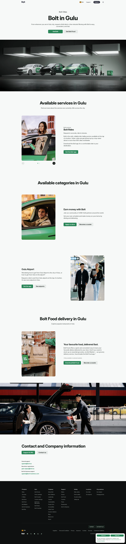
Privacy (72, 530)
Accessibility (51, 507)
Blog (49, 514)
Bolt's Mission (51, 494)
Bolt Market (24, 504)
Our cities (88, 492)
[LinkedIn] (38, 534)
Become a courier (85, 224)
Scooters (24, 494)
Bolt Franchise (38, 508)
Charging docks (100, 494)
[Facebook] (27, 534)
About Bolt (50, 492)
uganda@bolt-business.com (30, 473)
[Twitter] (31, 534)
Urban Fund (51, 509)
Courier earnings (38, 499)
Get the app (27, 286)
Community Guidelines (99, 530)
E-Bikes (23, 497)
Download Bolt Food (72, 363)
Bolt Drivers (37, 492)
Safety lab (76, 499)
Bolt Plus (24, 509)
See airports (40, 286)
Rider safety (77, 492)
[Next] (53, 163)
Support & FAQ (28, 452)
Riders (62, 492)
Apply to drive (70, 224)
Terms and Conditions (64, 530)
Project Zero (51, 504)
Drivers (63, 494)
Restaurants (64, 504)
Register (97, 2)
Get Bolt (55, 31)
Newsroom (50, 516)
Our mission (99, 492)
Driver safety (77, 494)
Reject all (117, 535)
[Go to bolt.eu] (23, 2)
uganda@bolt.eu (27, 463)
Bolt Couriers (38, 497)
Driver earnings (38, 494)
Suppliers (55, 530)
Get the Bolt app (70, 152)
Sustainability (51, 502)
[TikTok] (41, 534)
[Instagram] (34, 534)
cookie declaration (115, 539)
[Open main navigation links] (103, 2)
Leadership (50, 497)
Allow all (103, 535)
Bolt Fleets (37, 505)
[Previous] (23, 163)
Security (90, 530)
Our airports (89, 494)
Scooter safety (77, 497)
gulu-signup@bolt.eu (28, 468)
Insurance (78, 530)
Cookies (84, 530)
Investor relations (52, 511)
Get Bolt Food (70, 31)
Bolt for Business (26, 507)
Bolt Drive (24, 499)
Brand (49, 519)
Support (88, 2)
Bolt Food (24, 502)
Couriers (63, 499)
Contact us (42, 452)
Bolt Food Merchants (37, 502)
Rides (23, 492)
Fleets (62, 502)
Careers (50, 499)
